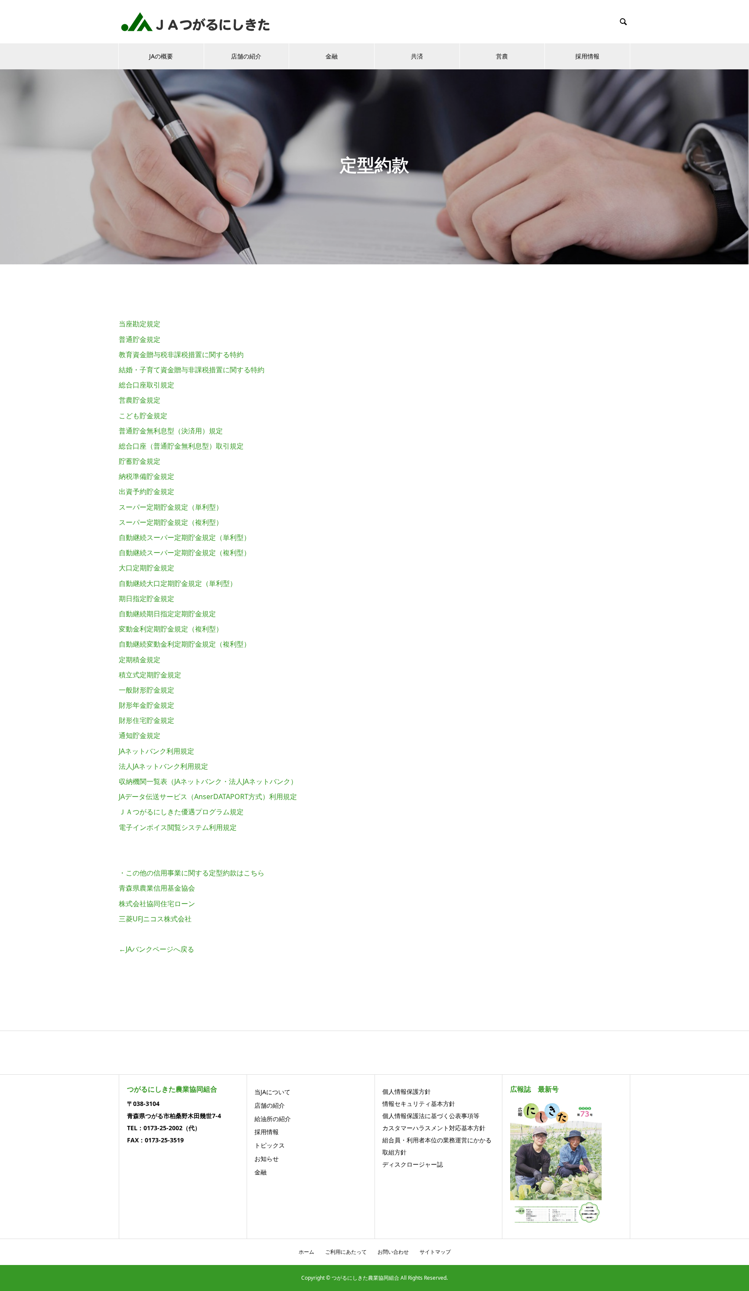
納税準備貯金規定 (146, 476)
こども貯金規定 (143, 415)
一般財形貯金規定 (146, 690)
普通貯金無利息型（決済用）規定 (171, 431)
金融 (332, 56)
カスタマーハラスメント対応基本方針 (433, 1128)
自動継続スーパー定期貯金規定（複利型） (185, 552)
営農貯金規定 (139, 400)
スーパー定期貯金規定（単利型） (171, 507)
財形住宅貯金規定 (146, 720)
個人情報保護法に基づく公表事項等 (430, 1116)
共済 (417, 56)
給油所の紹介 (272, 1119)
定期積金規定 (139, 659)
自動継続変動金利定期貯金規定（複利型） (185, 644)
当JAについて (272, 1092)
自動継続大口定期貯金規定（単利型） (178, 583)
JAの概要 (161, 56)
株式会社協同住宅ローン (157, 903)
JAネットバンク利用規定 (156, 751)
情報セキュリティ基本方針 (418, 1103)
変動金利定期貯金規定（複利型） (171, 629)
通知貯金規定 (139, 735)
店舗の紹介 (246, 56)
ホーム (306, 1251)
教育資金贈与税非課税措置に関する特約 (181, 354)
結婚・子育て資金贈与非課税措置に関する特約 (191, 369)
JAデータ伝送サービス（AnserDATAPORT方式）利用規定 (208, 796)
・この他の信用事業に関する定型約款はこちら (191, 873)
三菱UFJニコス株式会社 (155, 919)
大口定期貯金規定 (146, 567)
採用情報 (587, 56)
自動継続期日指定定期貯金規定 (167, 613)
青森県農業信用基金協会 (157, 888)
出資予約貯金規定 (146, 491)
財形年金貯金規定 (146, 705)
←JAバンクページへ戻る (156, 949)
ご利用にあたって (346, 1251)
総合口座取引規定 (146, 385)
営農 (502, 56)
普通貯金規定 (139, 339)
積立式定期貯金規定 (150, 675)
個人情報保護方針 (406, 1091)
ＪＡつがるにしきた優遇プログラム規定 (181, 811)
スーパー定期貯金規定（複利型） (171, 522)
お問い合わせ (393, 1251)
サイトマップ (435, 1251)
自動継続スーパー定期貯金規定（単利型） (185, 537)
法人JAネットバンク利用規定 (163, 766)
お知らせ (266, 1158)
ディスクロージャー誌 (412, 1164)
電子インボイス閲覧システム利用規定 (178, 827)
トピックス (269, 1145)
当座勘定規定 (139, 323)
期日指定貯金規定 (146, 598)
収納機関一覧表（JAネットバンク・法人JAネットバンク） (208, 781)
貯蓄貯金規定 (139, 461)
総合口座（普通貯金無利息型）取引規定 (181, 446)
